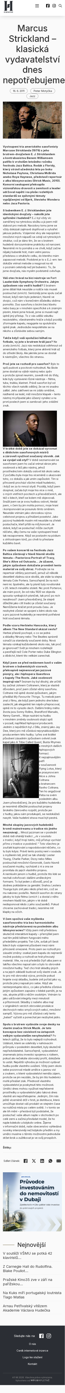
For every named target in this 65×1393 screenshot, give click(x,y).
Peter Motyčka (42, 91)
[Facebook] (25, 1161)
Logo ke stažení (32, 1357)
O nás (32, 1344)
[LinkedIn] (42, 1161)
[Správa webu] (40, 1380)
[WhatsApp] (50, 1161)
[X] (34, 1161)
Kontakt (32, 1364)
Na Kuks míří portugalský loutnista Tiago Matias (32, 1295)
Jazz (32, 96)
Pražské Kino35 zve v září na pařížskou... (27, 1282)
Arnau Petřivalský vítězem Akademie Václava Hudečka (26, 1308)
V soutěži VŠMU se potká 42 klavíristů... (27, 1255)
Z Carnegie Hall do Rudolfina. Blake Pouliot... (27, 1268)
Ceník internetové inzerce (32, 1350)
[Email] (58, 1161)
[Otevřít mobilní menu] (37, 5)
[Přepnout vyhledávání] (60, 6)
